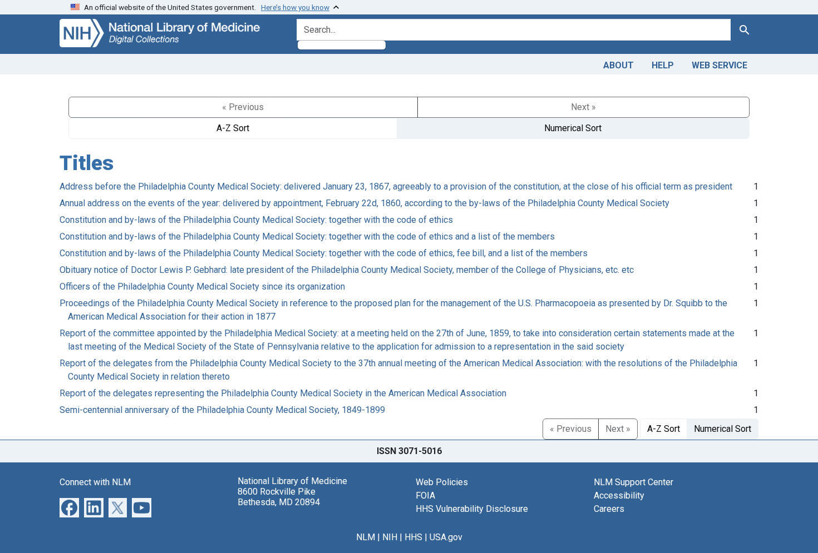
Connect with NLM (95, 482)
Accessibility (619, 495)
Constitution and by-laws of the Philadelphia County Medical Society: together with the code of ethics (256, 220)
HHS (413, 537)
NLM (365, 537)
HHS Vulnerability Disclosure (472, 509)
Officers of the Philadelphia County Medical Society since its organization (202, 286)
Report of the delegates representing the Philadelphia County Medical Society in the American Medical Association (283, 393)
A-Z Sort (232, 128)
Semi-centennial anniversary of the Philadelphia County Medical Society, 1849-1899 (222, 410)
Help (663, 65)
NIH (389, 537)
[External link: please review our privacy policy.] (69, 506)
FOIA (425, 495)
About (618, 65)
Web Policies (442, 482)
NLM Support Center (633, 482)
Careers (609, 509)
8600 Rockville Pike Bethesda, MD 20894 (279, 496)
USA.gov (446, 537)
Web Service (719, 65)
